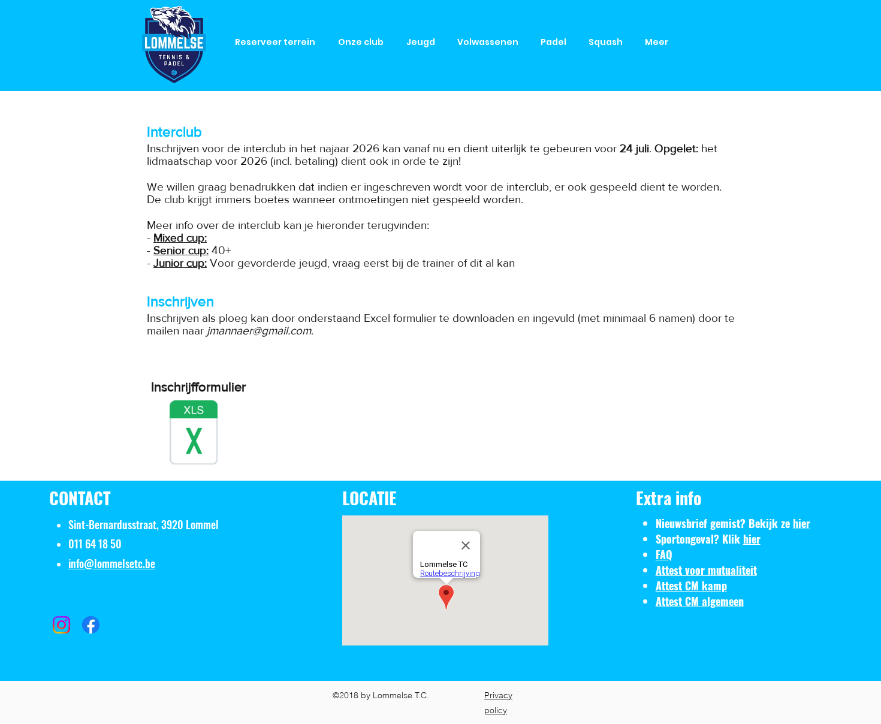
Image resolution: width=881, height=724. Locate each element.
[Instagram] (61, 624)
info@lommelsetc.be (111, 563)
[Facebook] (90, 624)
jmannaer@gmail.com (259, 330)
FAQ (664, 554)
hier (801, 523)
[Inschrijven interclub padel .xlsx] (194, 434)
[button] (363, 42)
